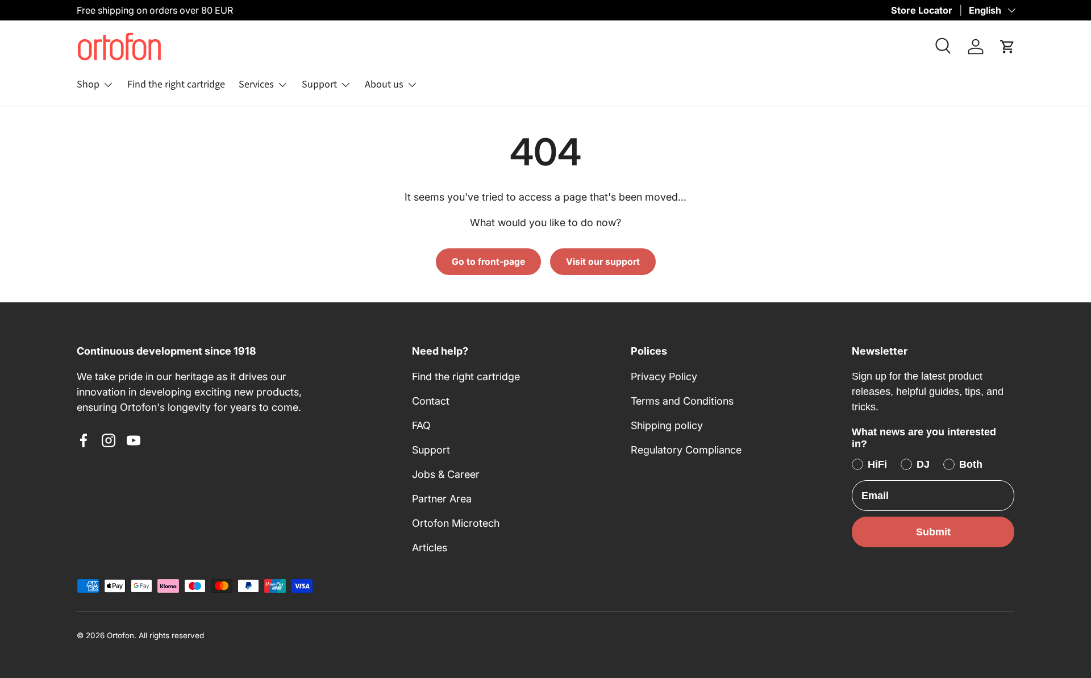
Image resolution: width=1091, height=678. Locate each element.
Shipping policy (667, 425)
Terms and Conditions (682, 401)
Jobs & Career (446, 474)
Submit (933, 532)
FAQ (421, 425)
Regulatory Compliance (686, 450)
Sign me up (139, 593)
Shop (88, 84)
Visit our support (603, 261)
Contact (430, 401)
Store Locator (921, 10)
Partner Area (442, 499)
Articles (429, 548)
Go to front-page (488, 261)
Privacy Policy (664, 376)
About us (384, 84)
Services (256, 84)
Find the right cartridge (176, 84)
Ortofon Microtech (455, 523)
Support (319, 84)
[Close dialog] (253, 354)
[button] (1007, 46)
